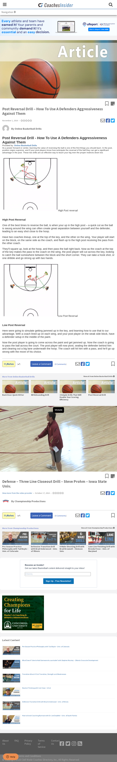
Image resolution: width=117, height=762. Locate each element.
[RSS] (80, 744)
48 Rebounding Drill (40, 395)
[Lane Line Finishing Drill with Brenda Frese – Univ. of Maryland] (101, 538)
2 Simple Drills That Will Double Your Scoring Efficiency (70, 397)
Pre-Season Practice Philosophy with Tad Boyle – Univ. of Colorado (15, 549)
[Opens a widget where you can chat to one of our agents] (11, 757)
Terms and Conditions (29, 756)
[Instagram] (74, 744)
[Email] (102, 120)
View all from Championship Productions (97, 528)
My (9, 364)
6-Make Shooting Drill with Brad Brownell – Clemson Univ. (72, 549)
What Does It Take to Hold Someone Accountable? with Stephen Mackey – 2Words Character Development (60, 660)
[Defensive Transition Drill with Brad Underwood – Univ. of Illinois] (44, 538)
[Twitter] (113, 120)
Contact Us (55, 742)
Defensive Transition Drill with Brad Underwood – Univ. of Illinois (44, 549)
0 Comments (60, 364)
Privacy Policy (28, 742)
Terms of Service (41, 743)
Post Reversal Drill (97, 395)
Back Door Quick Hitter (13, 395)
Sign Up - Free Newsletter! (58, 581)
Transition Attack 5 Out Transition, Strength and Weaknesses (44, 674)
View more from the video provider (17, 493)
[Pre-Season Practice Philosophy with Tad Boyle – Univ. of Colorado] (15, 538)
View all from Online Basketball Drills (98, 376)
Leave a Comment (41, 364)
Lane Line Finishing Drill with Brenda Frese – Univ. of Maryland (101, 549)
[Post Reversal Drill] (101, 386)
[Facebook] (108, 120)
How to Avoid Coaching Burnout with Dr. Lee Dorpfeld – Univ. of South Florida (49, 715)
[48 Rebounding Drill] (44, 386)
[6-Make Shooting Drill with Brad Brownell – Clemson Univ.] (73, 538)
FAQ (16, 740)
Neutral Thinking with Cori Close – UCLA (36, 688)
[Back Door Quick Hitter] (15, 386)
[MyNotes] (113, 104)
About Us (5, 742)
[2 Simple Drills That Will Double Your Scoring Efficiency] (73, 386)
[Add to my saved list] (108, 104)
